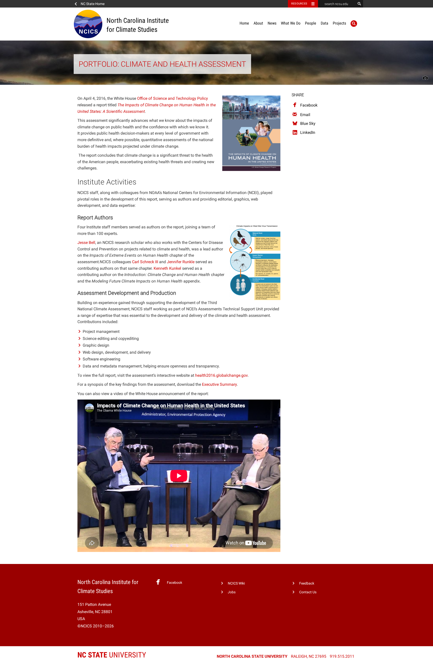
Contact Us (307, 592)
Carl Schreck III (145, 261)
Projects (339, 23)
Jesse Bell (86, 242)
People (310, 23)
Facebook (308, 105)
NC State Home (92, 4)
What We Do (290, 23)
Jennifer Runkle (180, 261)
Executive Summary (219, 384)
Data (324, 23)
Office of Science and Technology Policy (172, 98)
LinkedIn (307, 132)
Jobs (232, 592)
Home (244, 23)
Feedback (306, 583)
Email (305, 114)
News (272, 23)
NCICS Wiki (236, 583)
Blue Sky (307, 123)
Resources (299, 3)
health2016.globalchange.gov (221, 375)
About (258, 23)
